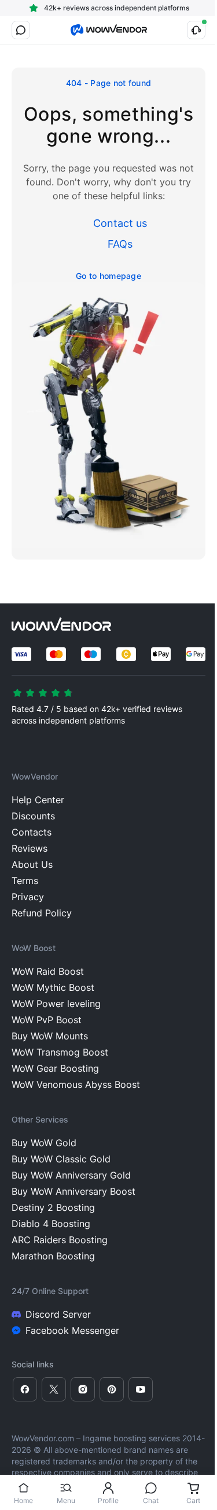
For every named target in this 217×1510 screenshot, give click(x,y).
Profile (108, 1500)
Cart (193, 1500)
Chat (151, 1500)
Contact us (120, 223)
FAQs (120, 244)
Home (23, 1500)
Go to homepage (108, 276)
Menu (66, 1500)
